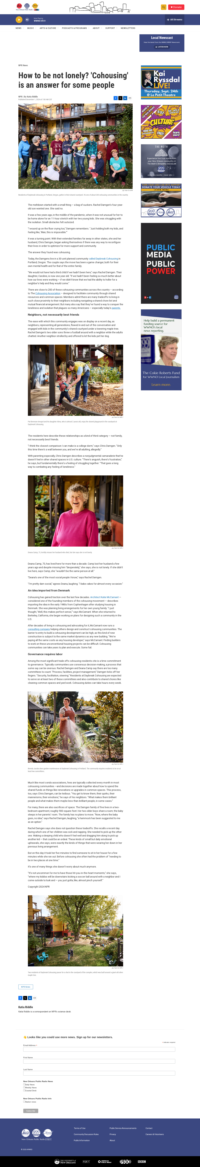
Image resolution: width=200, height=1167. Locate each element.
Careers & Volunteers (155, 1134)
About (96, 28)
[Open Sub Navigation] (23, 28)
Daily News (30, 1085)
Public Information (82, 1140)
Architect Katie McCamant (104, 597)
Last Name (28, 1069)
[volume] (27, 20)
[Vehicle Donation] (161, 200)
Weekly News (31, 1087)
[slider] (31, 19)
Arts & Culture (48, 28)
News (18, 28)
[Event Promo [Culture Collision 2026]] (161, 122)
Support (110, 28)
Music (30, 28)
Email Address (30, 1045)
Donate (177, 7)
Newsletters (128, 28)
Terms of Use (79, 1128)
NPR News (23, 65)
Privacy (113, 1134)
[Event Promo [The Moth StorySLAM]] (161, 161)
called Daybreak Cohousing (103, 258)
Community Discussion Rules (86, 1134)
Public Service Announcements (123, 1128)
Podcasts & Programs (74, 28)
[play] (19, 19)
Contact (149, 1128)
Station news (30, 1102)
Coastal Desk (30, 1090)
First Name (28, 1057)
